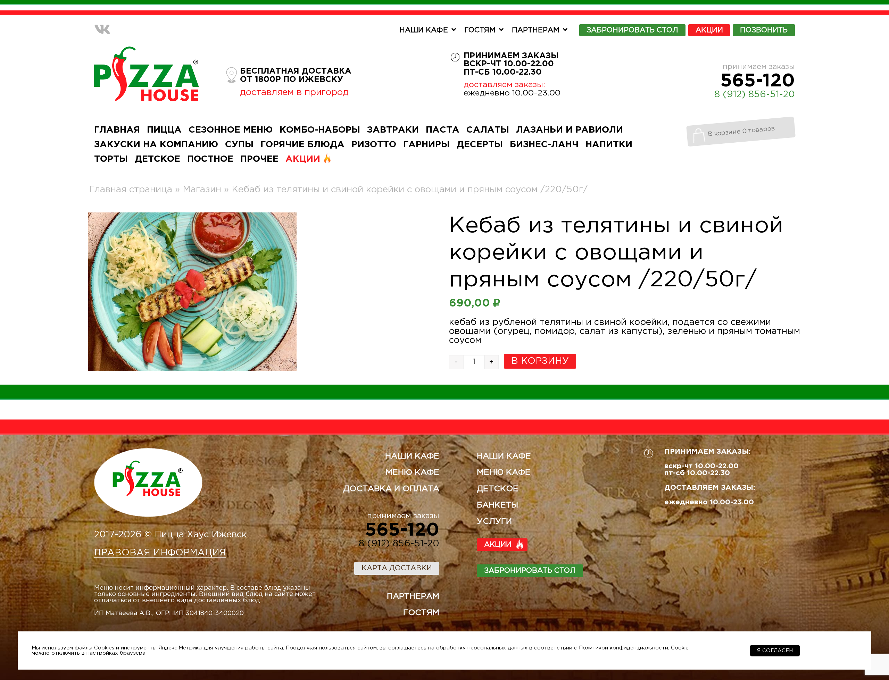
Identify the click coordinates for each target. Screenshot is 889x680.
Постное (210, 159)
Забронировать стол (530, 571)
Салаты (487, 130)
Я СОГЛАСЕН (775, 650)
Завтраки (393, 130)
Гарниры (426, 145)
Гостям (480, 30)
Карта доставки (397, 568)
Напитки (608, 145)
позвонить (764, 30)
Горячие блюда (302, 145)
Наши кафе (423, 30)
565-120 (758, 81)
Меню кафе (412, 472)
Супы (239, 145)
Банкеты (497, 505)
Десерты (480, 145)
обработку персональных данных (481, 648)
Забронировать (632, 30)
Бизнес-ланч (544, 145)
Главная (117, 130)
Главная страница (130, 190)
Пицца (164, 130)
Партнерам (535, 30)
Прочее (259, 159)
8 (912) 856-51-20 (754, 95)
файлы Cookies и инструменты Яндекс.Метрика (138, 648)
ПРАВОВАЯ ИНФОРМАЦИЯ (160, 553)
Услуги (494, 521)
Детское (157, 159)
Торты (111, 159)
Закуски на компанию (156, 145)
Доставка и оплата (391, 489)
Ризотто (373, 145)
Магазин (202, 190)
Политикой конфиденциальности (623, 648)
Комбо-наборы (320, 130)
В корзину (540, 361)
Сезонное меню (231, 130)
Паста (442, 130)
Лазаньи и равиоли (569, 130)
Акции (709, 30)
